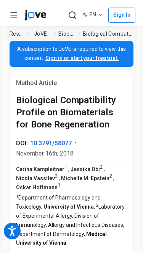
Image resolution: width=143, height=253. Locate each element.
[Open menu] (14, 15)
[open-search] (72, 15)
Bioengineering (66, 34)
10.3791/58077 (51, 143)
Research (17, 34)
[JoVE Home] (35, 15)
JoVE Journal (42, 34)
